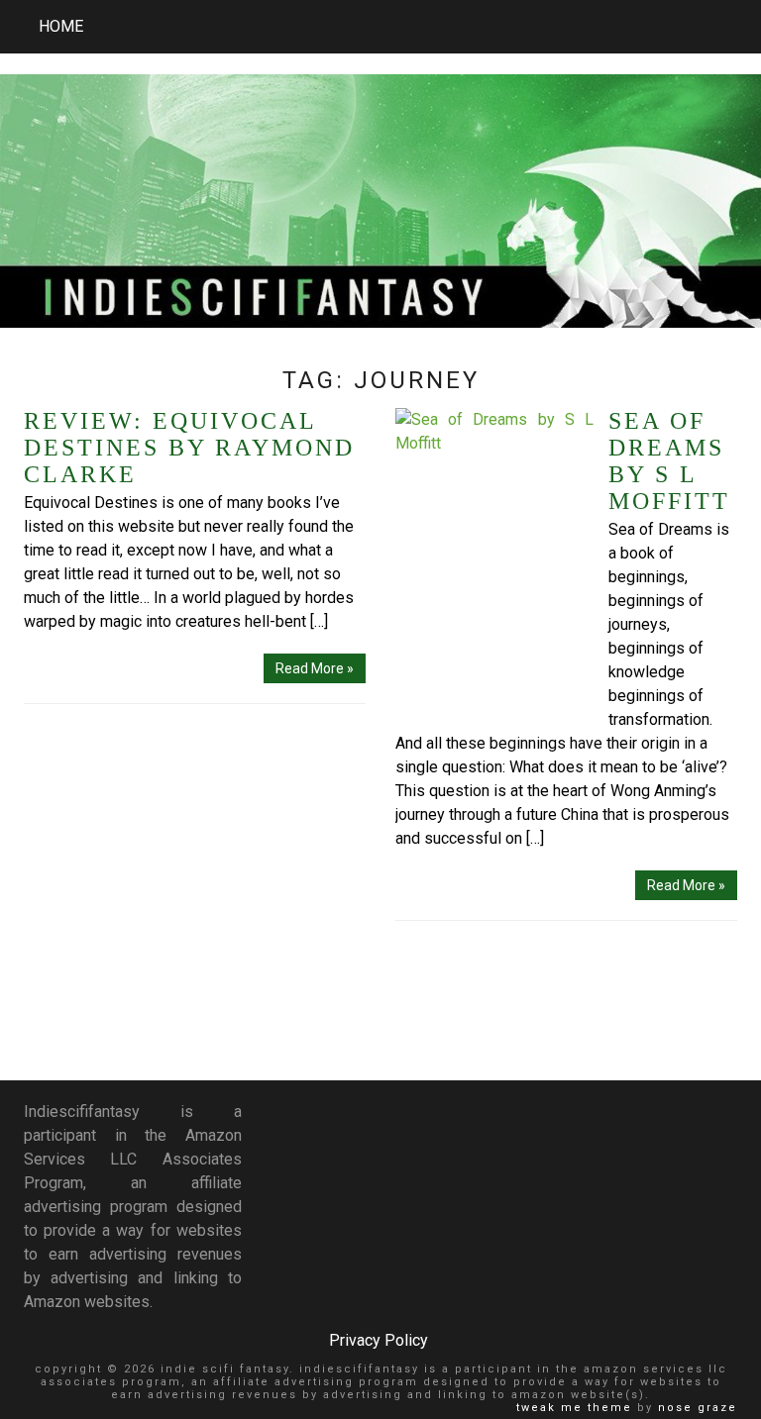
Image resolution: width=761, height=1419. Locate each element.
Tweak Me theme (574, 1407)
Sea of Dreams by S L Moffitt (669, 461)
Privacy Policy (378, 1340)
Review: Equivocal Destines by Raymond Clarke (189, 447)
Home (61, 26)
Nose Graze (697, 1407)
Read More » (314, 668)
